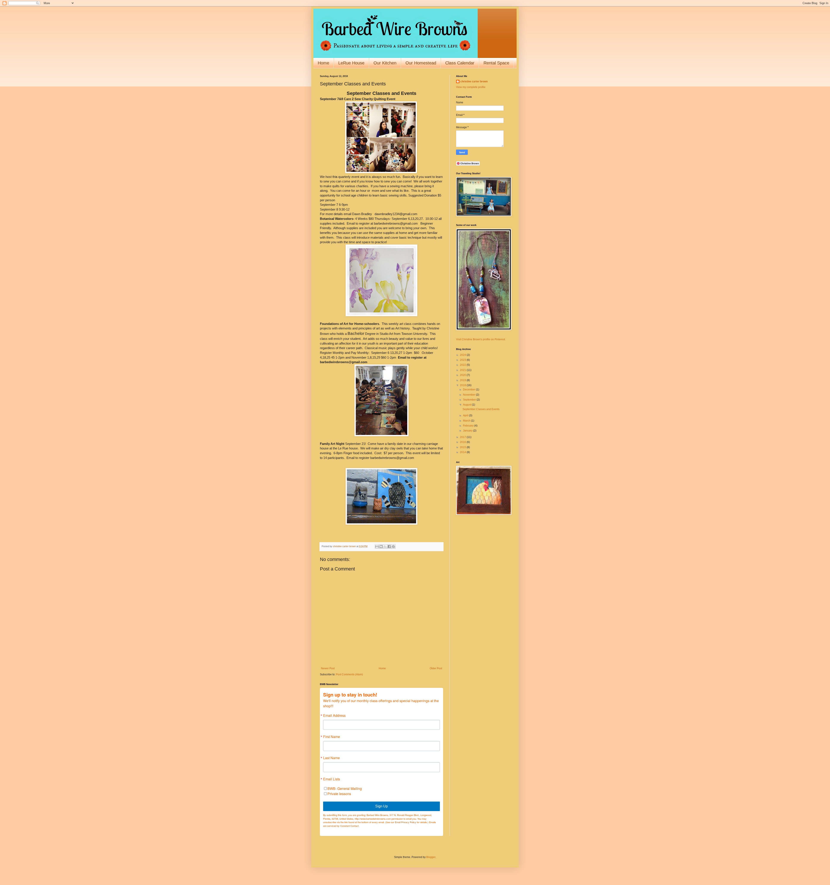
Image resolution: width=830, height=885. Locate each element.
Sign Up (381, 806)
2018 (463, 385)
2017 (463, 437)
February (468, 425)
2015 (463, 447)
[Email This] (377, 546)
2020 (463, 375)
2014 (463, 452)
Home (323, 63)
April (466, 415)
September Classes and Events (481, 409)
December (469, 389)
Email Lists (331, 779)
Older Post (436, 668)
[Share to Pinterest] (393, 546)
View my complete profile (470, 87)
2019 (463, 380)
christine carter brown (474, 81)
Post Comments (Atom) (349, 674)
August (467, 404)
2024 (463, 354)
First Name (331, 736)
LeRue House (351, 63)
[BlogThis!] (381, 546)
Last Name (331, 758)
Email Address (334, 715)
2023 (463, 359)
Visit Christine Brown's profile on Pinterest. (481, 339)
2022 (463, 364)
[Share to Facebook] (389, 546)
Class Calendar (459, 63)
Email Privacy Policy (405, 822)
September (470, 399)
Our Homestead (420, 63)
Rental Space (496, 63)
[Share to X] (385, 546)
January (468, 430)
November (469, 394)
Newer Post (328, 668)
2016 (463, 442)
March (467, 420)
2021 (463, 370)
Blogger (430, 857)
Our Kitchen (385, 63)
